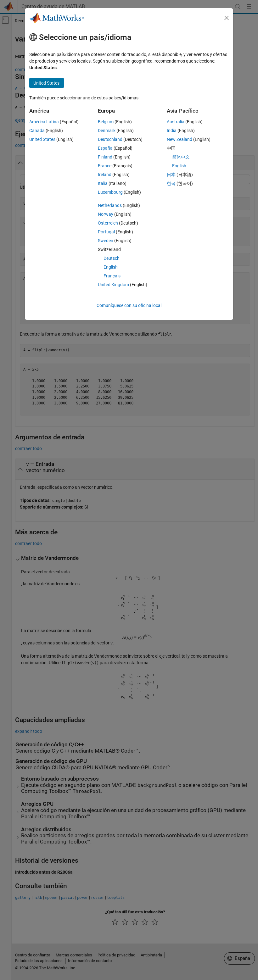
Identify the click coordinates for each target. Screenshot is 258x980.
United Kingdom (113, 284)
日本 (171, 174)
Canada (37, 130)
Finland (105, 156)
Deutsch (112, 258)
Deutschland (110, 139)
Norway (105, 214)
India (172, 130)
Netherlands (110, 205)
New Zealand (179, 139)
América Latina (44, 121)
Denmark (106, 130)
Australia (175, 121)
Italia (103, 183)
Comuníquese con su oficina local (129, 305)
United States (42, 139)
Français (112, 275)
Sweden (105, 240)
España (105, 148)
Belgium (106, 121)
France (104, 165)
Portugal (106, 231)
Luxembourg (110, 192)
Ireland (104, 174)
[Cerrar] (226, 18)
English (111, 267)
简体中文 (181, 156)
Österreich (108, 223)
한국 (171, 183)
